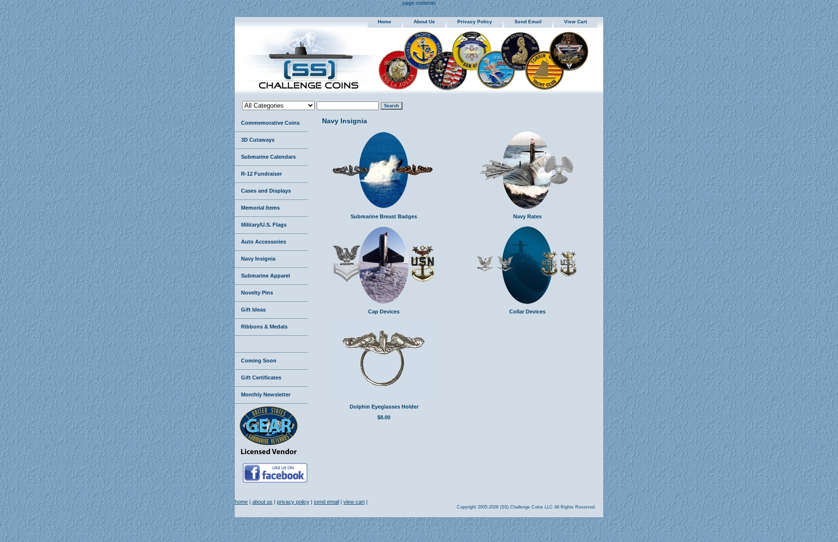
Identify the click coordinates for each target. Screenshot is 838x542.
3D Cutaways (257, 140)
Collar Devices (527, 311)
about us (424, 21)
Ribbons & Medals (264, 326)
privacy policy (474, 21)
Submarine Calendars (268, 157)
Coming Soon (258, 360)
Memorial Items (260, 208)
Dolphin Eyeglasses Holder (384, 407)
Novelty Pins (257, 293)
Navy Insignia (258, 259)
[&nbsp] (271, 344)
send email (528, 21)
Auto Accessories (263, 242)
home (384, 21)
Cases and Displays (266, 191)
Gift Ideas (253, 309)
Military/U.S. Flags (264, 225)
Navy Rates (527, 216)
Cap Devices (384, 311)
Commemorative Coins (270, 123)
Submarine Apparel (265, 276)
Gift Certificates (261, 377)
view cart (575, 21)
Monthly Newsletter (265, 394)
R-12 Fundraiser (261, 174)
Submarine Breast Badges (384, 216)
